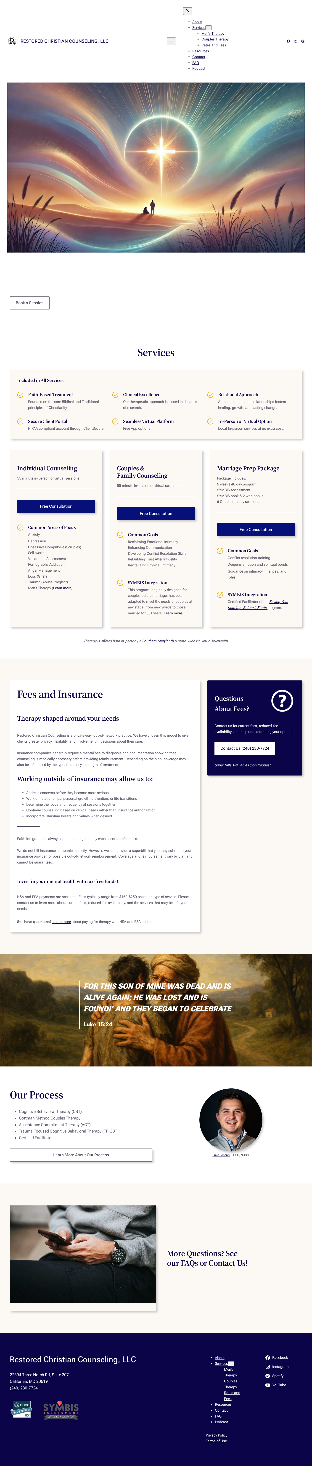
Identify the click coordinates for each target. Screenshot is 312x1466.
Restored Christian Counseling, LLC (65, 41)
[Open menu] (171, 41)
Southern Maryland (157, 641)
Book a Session (30, 302)
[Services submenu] (208, 27)
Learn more (62, 588)
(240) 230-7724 (24, 1388)
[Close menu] (187, 11)
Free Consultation (56, 506)
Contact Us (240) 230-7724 (244, 748)
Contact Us (227, 1263)
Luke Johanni (221, 1155)
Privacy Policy (216, 1435)
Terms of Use (216, 1441)
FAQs (190, 1263)
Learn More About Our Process (81, 1154)
